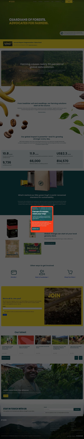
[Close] (53, 205)
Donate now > (35, 228)
